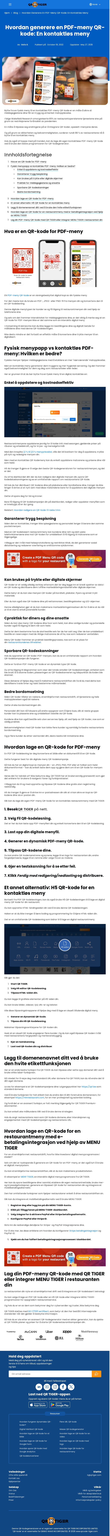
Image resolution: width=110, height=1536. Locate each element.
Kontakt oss (14, 1478)
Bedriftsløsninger (16, 1496)
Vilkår (97, 1487)
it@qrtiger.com (94, 1475)
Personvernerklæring (91, 1496)
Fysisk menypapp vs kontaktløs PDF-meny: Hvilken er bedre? (43, 166)
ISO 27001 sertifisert (38, 1311)
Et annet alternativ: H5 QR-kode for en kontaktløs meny (40, 202)
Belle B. (24, 44)
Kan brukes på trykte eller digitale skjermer (40, 178)
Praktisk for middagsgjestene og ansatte (38, 183)
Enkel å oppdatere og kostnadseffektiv (37, 169)
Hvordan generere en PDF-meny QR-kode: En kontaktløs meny (55, 12)
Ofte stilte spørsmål (18, 1475)
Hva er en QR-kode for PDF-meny (28, 161)
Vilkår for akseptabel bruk (89, 1493)
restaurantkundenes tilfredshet (24, 642)
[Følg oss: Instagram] (55, 1387)
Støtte (97, 1471)
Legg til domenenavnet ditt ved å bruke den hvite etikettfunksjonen (46, 207)
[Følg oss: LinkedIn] (39, 1387)
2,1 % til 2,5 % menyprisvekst (37, 451)
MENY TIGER (27, 1176)
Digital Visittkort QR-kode (31, 1429)
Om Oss (12, 1490)
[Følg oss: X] (71, 1387)
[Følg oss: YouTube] (47, 1387)
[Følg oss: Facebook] (63, 1387)
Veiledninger (17, 1471)
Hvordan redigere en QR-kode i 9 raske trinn (37, 510)
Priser (11, 1500)
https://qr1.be (89, 1086)
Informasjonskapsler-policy (88, 1500)
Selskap (14, 1487)
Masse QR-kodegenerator (72, 1429)
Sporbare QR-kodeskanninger (33, 187)
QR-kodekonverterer (29, 1456)
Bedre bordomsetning (28, 191)
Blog (15, 12)
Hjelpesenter (14, 1481)
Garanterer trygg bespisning (32, 174)
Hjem (7, 12)
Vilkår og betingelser (91, 1490)
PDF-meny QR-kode (18, 295)
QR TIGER (25, 809)
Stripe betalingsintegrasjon (83, 1230)
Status (12, 1493)
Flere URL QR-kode (68, 1421)
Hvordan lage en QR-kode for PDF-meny (32, 198)
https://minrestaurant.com (29, 1097)
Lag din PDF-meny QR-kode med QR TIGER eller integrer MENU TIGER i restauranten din (56, 219)
